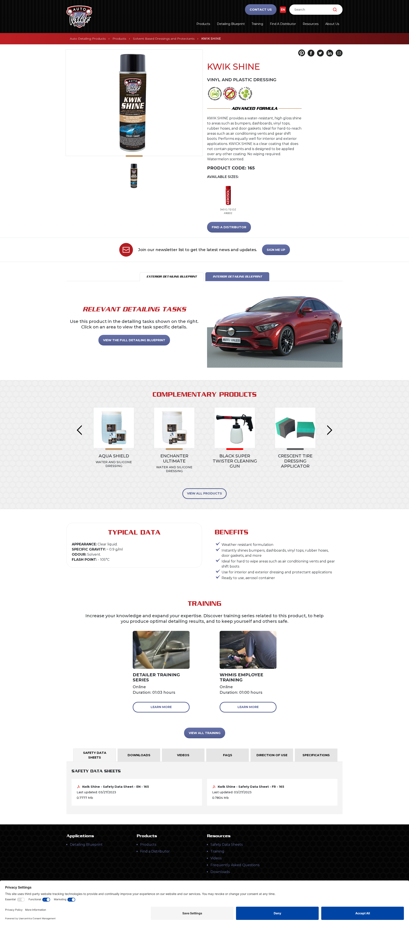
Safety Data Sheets (226, 845)
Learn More (161, 707)
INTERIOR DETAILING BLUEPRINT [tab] (237, 276)
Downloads (220, 872)
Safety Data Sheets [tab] (94, 755)
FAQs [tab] (227, 755)
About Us (332, 24)
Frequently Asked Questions (234, 865)
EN (283, 10)
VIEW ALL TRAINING (204, 733)
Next (329, 430)
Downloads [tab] (139, 755)
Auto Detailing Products (88, 38)
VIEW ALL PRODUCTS (204, 493)
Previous (79, 430)
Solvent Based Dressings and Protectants (163, 38)
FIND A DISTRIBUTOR (229, 227)
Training (257, 24)
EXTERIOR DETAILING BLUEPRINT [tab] (172, 276)
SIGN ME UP (276, 250)
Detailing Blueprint (231, 24)
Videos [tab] (183, 755)
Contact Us (261, 10)
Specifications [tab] (316, 755)
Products (203, 24)
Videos (216, 858)
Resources (310, 24)
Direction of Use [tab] (271, 755)
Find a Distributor (283, 24)
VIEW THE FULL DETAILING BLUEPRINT (134, 340)
